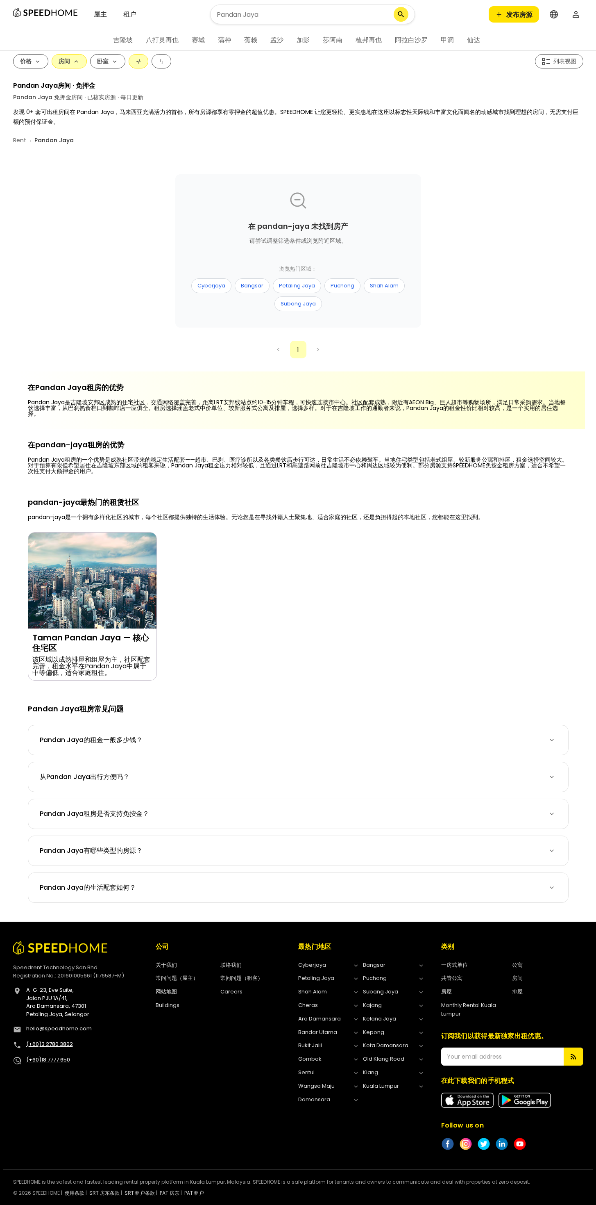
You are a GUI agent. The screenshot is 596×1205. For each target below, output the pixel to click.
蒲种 (224, 40)
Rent (19, 140)
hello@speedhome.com (59, 1028)
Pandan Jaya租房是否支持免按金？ (94, 813)
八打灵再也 (162, 40)
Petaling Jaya (297, 285)
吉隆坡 (123, 40)
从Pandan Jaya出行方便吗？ (84, 776)
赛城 (198, 40)
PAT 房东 (169, 1192)
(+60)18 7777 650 (48, 1060)
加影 (303, 40)
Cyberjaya (211, 285)
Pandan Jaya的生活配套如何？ (88, 887)
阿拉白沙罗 (411, 40)
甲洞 (447, 40)
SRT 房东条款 (104, 1192)
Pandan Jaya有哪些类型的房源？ (91, 850)
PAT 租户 (194, 1192)
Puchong (342, 285)
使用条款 (74, 1192)
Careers (231, 991)
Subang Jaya (298, 304)
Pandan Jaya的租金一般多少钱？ (91, 740)
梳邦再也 (369, 40)
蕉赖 (250, 40)
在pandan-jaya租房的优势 (76, 445)
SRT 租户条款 (140, 1192)
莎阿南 (332, 40)
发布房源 (519, 14)
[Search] (401, 14)
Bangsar (252, 285)
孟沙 (276, 40)
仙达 (473, 40)
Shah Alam (384, 285)
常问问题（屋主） (177, 978)
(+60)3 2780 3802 (49, 1044)
